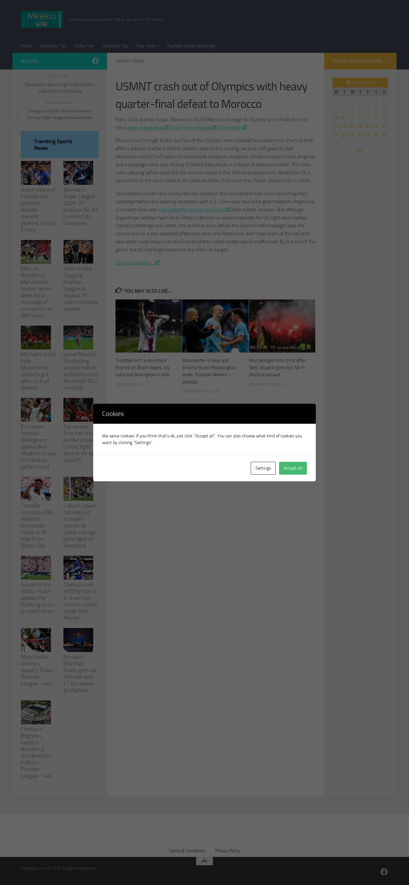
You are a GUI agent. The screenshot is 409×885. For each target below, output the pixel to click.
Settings (263, 468)
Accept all (293, 468)
